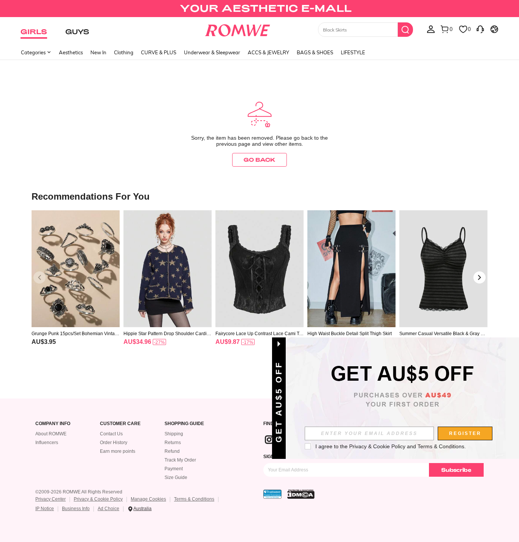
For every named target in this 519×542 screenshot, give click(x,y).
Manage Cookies (148, 499)
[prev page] (39, 277)
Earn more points (117, 451)
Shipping (174, 433)
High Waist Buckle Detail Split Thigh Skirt (349, 333)
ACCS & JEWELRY (268, 52)
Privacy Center (50, 499)
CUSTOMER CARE (120, 423)
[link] (259, 9)
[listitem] (76, 287)
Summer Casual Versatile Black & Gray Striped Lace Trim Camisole (443, 333)
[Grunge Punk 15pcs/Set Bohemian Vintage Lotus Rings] (76, 269)
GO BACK (259, 159)
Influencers (46, 442)
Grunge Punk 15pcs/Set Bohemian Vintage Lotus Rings (74, 333)
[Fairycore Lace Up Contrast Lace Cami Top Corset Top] (259, 269)
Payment (174, 468)
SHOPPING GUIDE (184, 423)
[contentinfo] (44, 342)
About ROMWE (50, 433)
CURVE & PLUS (158, 52)
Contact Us (111, 433)
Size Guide (176, 477)
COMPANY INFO (52, 423)
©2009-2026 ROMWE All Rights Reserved (78, 492)
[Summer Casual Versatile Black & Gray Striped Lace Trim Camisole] (443, 269)
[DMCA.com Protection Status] (301, 494)
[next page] (479, 277)
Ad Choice (108, 508)
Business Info (76, 508)
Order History (113, 442)
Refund (172, 451)
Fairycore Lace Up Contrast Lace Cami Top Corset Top (258, 333)
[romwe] (238, 28)
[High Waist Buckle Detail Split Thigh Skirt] (351, 269)
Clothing (123, 52)
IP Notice (44, 508)
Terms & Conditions (194, 499)
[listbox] (430, 28)
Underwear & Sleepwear (212, 52)
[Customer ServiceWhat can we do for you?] (480, 28)
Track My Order (180, 460)
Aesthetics (71, 52)
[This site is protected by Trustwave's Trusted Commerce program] (272, 494)
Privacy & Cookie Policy (98, 499)
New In (98, 52)
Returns (173, 442)
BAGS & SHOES (315, 52)
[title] (259, 196)
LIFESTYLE (353, 52)
